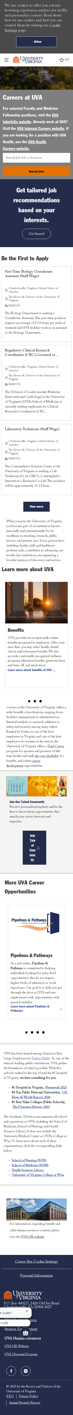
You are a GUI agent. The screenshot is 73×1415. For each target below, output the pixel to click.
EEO (10, 1396)
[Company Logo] (28, 60)
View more (36, 506)
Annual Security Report (24, 1402)
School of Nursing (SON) (29, 1160)
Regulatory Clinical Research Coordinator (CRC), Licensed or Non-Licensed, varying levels (30, 353)
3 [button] (40, 701)
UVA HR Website (16, 1346)
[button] (36, 171)
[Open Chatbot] (25, 1332)
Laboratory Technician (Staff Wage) (32, 429)
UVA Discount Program (20, 1354)
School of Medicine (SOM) (30, 1165)
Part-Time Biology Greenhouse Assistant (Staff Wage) (29, 274)
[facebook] (11, 1371)
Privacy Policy (28, 1396)
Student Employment (20, 1329)
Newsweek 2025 (56, 1087)
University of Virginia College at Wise (38, 1175)
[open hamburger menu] (6, 60)
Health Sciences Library (28, 1170)
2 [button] (35, 701)
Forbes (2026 (40, 1058)
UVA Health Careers (20, 1320)
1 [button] (29, 701)
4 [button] (43, 1032)
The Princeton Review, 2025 (31, 1107)
